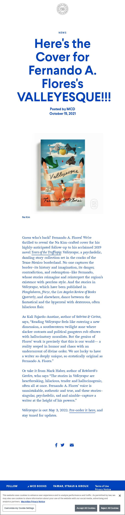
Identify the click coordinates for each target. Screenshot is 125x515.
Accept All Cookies (86, 508)
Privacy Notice (103, 489)
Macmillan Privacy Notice (33, 501)
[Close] (119, 495)
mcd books (38, 486)
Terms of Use (102, 486)
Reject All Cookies (109, 508)
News (62, 32)
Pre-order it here (82, 410)
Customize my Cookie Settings (19, 508)
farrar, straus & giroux (71, 486)
